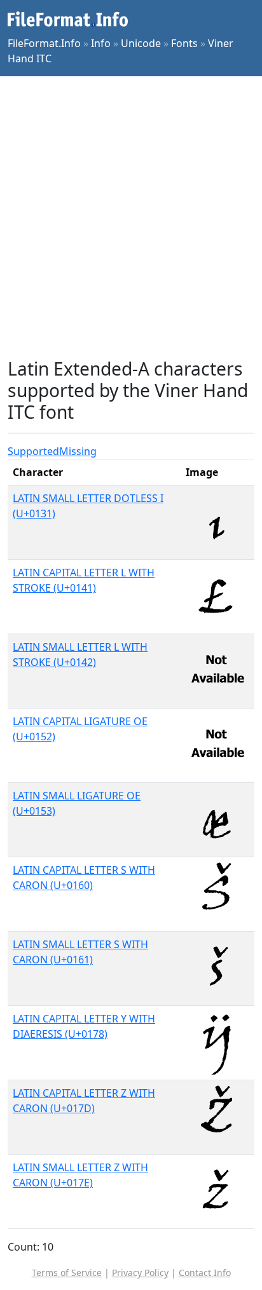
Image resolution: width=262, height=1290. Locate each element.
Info (101, 43)
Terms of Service (67, 1272)
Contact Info (205, 1272)
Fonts (184, 43)
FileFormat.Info (44, 43)
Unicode (141, 43)
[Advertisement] (131, 217)
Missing (78, 451)
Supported (33, 451)
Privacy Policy (140, 1272)
